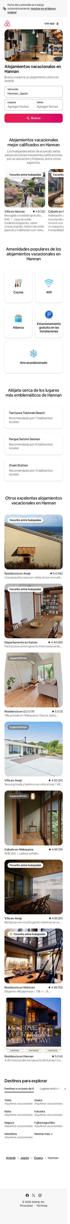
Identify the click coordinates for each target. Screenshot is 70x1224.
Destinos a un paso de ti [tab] (19, 1088)
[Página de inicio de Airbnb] (7, 23)
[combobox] (33, 93)
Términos (41, 1205)
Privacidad (26, 1205)
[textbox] (19, 106)
